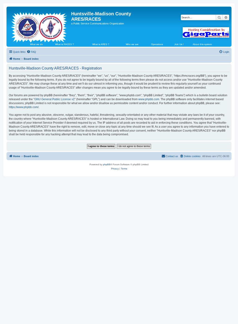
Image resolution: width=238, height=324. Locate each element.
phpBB (106, 164)
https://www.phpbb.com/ (24, 107)
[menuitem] (31, 52)
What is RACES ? (64, 44)
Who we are (132, 44)
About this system (202, 44)
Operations (157, 44)
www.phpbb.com (148, 99)
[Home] (39, 25)
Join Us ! (179, 44)
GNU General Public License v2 (54, 99)
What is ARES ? (100, 44)
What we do (36, 44)
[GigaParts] (206, 32)
